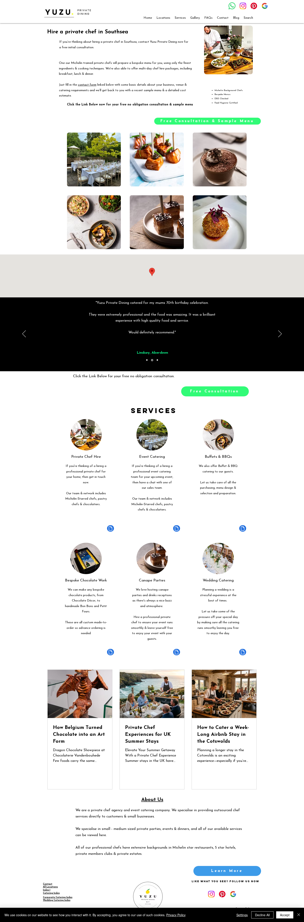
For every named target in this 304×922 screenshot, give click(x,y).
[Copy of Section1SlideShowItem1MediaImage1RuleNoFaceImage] (152, 360)
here (102, 835)
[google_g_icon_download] (264, 6)
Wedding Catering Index (56, 900)
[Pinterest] (253, 6)
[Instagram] (243, 6)
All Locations (50, 887)
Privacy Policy (176, 915)
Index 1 (46, 890)
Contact (47, 884)
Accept (285, 915)
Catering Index (51, 893)
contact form (87, 85)
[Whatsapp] (232, 6)
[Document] (110, 528)
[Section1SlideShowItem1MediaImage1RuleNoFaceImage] (147, 360)
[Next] (280, 334)
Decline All (262, 915)
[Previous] (24, 334)
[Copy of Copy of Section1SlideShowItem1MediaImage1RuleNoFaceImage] (157, 360)
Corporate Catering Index (57, 897)
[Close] (298, 914)
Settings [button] (242, 915)
